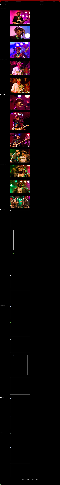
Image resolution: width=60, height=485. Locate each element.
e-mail (54, 1)
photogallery (42, 1)
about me (6, 1)
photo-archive (18, 1)
